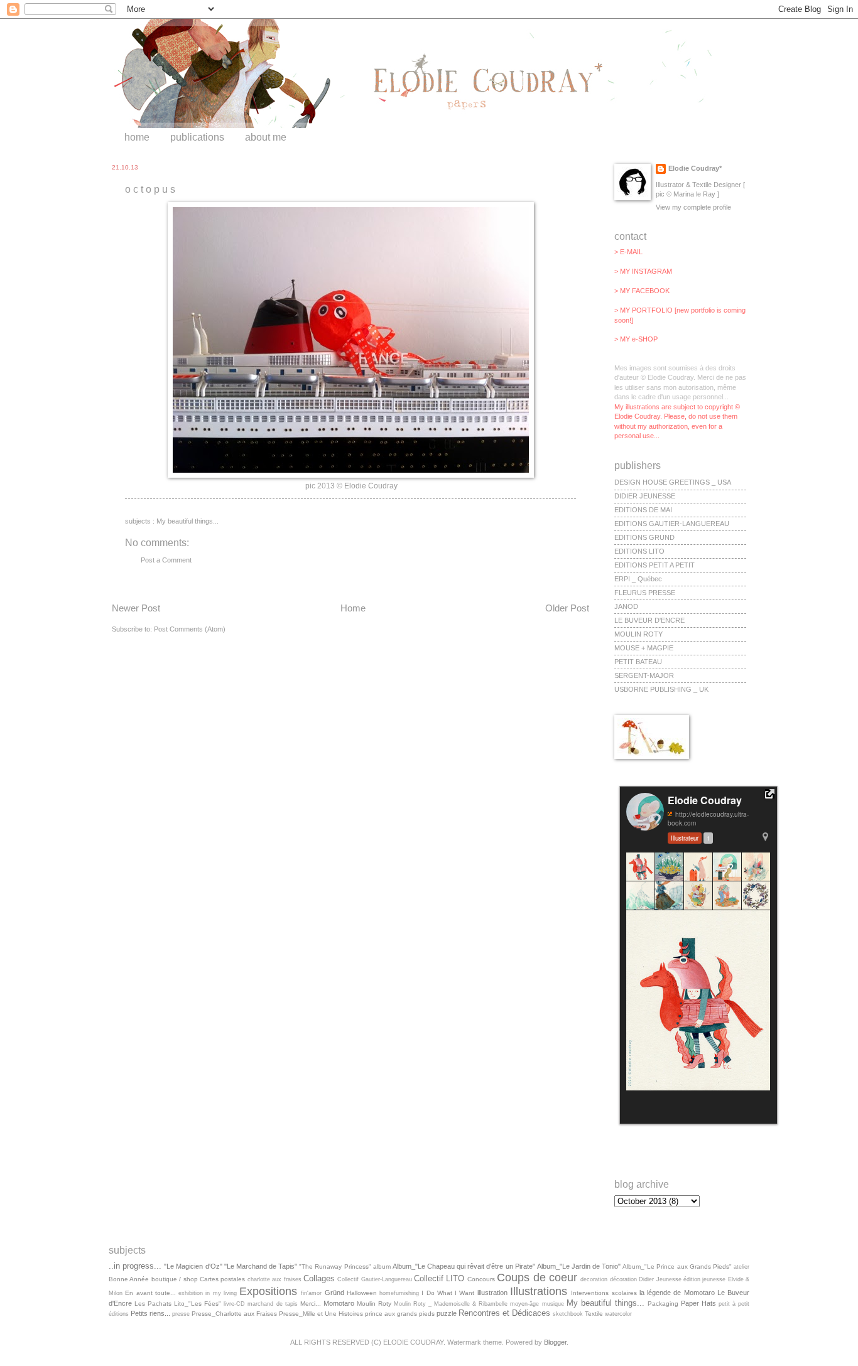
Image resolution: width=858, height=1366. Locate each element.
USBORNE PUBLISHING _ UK (661, 689)
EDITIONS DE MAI (643, 510)
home (136, 137)
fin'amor (311, 1293)
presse (181, 1314)
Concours (481, 1279)
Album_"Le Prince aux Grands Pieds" (677, 1266)
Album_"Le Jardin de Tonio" (579, 1266)
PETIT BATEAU (638, 661)
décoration (623, 1279)
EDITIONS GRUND (644, 537)
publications (197, 137)
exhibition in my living (207, 1293)
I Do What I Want (447, 1292)
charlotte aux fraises (274, 1279)
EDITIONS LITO (639, 551)
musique (553, 1304)
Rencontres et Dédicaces (504, 1313)
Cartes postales (222, 1279)
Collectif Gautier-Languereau (374, 1279)
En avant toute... (150, 1292)
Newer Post (136, 608)
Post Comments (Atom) (189, 629)
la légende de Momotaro (677, 1292)
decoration (593, 1279)
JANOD (626, 606)
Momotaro (338, 1303)
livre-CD (234, 1304)
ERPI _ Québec (638, 579)
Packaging (663, 1303)
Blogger (555, 1342)
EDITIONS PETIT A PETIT (654, 565)
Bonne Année (129, 1279)
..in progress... (135, 1266)
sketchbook (568, 1314)
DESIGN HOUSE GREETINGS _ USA (672, 482)
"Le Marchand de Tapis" (260, 1266)
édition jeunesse (704, 1279)
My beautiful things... (187, 521)
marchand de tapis (272, 1304)
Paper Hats (698, 1303)
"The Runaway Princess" (335, 1266)
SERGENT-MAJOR (644, 675)
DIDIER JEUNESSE (644, 496)
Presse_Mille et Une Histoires (321, 1313)
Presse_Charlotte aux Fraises (234, 1313)
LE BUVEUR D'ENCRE (649, 620)
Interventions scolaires (603, 1292)
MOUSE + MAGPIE (643, 648)
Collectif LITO (439, 1278)
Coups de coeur (537, 1277)
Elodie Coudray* (695, 168)
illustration (492, 1292)
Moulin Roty (374, 1303)
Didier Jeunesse (660, 1279)
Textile (594, 1313)
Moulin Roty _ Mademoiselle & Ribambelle (451, 1304)
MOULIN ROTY (638, 634)
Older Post (567, 608)
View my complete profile (693, 207)
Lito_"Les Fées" (197, 1303)
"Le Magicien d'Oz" (193, 1266)
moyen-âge (524, 1304)
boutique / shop (174, 1279)
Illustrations (538, 1291)
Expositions (268, 1291)
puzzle (447, 1313)
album (382, 1266)
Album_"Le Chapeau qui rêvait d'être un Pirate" (464, 1266)
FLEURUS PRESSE (644, 592)
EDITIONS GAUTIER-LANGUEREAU (671, 523)
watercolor (618, 1314)
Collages (319, 1278)
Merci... (310, 1303)
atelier (741, 1267)
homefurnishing (399, 1293)
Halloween (362, 1292)
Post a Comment (166, 560)
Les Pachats (152, 1303)
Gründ (334, 1292)
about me (265, 137)
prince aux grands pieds (400, 1313)
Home (353, 608)
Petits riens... (150, 1313)
